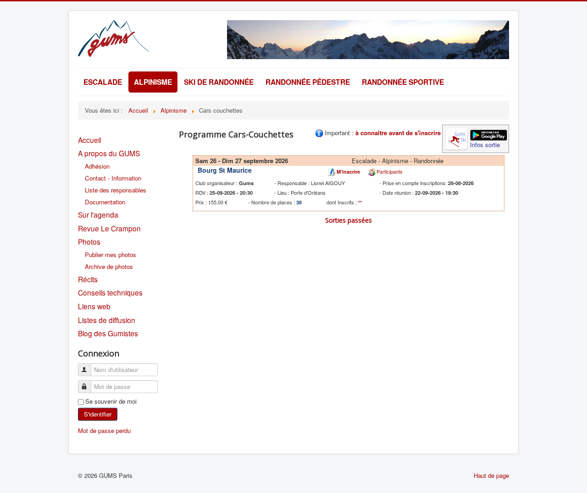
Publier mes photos (110, 254)
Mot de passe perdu (104, 430)
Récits (88, 279)
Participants (390, 171)
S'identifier (97, 414)
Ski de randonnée (219, 82)
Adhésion (97, 166)
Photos (89, 241)
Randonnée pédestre (308, 82)
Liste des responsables (115, 190)
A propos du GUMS (109, 153)
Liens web (94, 306)
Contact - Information (113, 178)
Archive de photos (109, 266)
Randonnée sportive (403, 82)
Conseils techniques (110, 292)
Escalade (102, 82)
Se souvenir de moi (111, 401)
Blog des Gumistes (108, 333)
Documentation (105, 201)
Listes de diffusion (106, 320)
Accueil (89, 140)
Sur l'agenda (98, 214)
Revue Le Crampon (109, 228)
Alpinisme (153, 82)
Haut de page (491, 475)
